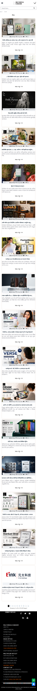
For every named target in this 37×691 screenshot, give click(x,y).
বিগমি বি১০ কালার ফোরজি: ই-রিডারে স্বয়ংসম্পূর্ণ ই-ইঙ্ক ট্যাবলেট (18, 332)
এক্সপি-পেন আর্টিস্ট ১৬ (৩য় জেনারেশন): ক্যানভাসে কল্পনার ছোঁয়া (17, 405)
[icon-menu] (21, 613)
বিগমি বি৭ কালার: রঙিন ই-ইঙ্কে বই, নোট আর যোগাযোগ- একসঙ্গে (18, 514)
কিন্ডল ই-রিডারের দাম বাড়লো (17, 186)
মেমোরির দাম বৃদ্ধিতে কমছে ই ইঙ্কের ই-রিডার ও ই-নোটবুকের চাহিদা (17, 587)
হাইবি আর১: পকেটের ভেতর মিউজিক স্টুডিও (17, 441)
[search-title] (34, 8)
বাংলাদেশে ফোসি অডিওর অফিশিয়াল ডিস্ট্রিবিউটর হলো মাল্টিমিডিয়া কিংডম (17, 478)
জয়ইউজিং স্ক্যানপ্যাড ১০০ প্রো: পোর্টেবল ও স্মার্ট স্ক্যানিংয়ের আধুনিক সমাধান (17, 149)
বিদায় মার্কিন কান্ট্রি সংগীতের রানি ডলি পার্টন (17, 113)
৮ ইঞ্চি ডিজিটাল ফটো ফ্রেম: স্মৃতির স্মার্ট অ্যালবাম (18, 76)
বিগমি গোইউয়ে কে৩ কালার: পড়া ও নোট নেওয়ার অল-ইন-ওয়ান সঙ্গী (17, 40)
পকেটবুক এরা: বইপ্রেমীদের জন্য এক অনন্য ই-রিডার (18, 259)
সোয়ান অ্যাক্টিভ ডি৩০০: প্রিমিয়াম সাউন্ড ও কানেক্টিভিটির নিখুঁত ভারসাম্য (17, 295)
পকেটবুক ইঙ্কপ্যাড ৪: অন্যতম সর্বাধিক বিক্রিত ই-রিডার (17, 551)
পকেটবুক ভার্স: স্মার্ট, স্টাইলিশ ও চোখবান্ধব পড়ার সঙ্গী (18, 368)
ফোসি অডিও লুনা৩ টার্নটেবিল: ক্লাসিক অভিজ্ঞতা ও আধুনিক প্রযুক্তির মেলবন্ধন (17, 222)
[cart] (35, 3)
